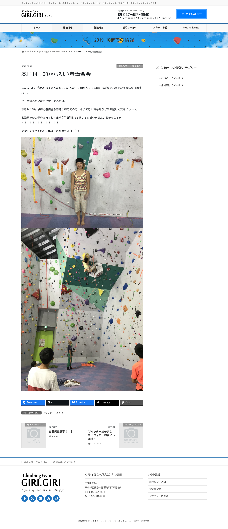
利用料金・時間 (157, 482)
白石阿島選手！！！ (61, 431)
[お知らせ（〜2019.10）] (34, 430)
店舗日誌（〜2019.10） (173, 85)
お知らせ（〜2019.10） (130, 66)
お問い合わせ (194, 14)
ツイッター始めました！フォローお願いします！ (101, 435)
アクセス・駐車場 (158, 496)
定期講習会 (155, 489)
